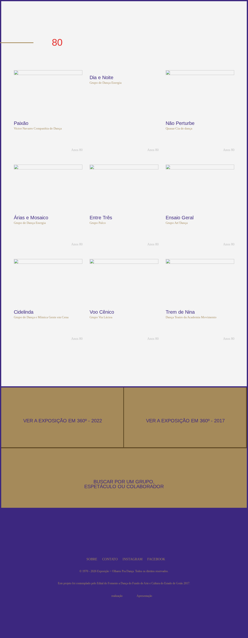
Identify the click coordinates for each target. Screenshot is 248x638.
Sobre (91, 559)
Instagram (132, 559)
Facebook (156, 559)
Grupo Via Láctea (101, 317)
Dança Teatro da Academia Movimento (191, 317)
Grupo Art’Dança (177, 223)
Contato (110, 559)
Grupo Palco (98, 223)
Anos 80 (77, 150)
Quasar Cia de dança (179, 128)
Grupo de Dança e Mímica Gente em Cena (41, 317)
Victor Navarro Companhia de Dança (38, 128)
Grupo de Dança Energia (106, 82)
